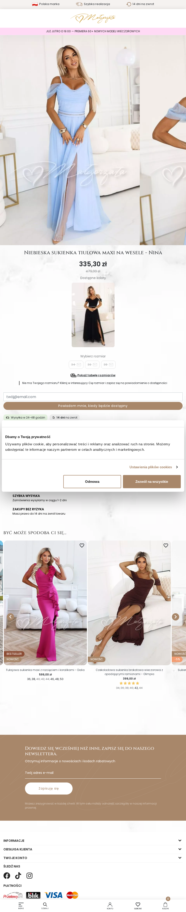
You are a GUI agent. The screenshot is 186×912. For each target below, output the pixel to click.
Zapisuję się (49, 788)
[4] (133, 683)
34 (73, 364)
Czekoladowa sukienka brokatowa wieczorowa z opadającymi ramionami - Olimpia (129, 672)
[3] (129, 683)
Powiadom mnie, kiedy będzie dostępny (93, 406)
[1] (121, 683)
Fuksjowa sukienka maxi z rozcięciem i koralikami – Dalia (45, 670)
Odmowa (92, 481)
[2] (125, 683)
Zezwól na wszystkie (151, 481)
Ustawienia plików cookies (151, 467)
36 (90, 364)
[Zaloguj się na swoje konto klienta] (110, 904)
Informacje (13, 840)
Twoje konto (15, 858)
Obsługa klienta (17, 849)
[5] (137, 683)
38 (106, 364)
